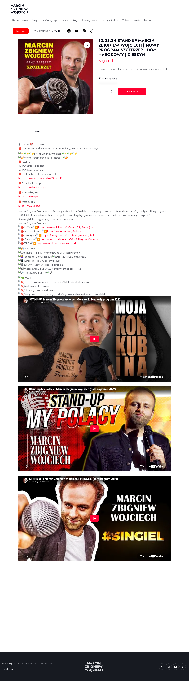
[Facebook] (68, 31)
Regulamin (7, 668)
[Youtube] (76, 31)
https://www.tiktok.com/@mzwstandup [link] (57, 243)
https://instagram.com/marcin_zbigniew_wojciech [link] (68, 235)
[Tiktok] (91, 31)
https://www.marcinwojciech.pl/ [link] (64, 231)
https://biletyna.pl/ (28, 196)
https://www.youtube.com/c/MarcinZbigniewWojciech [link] (66, 227)
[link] (69, 239)
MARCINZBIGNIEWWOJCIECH (94, 667)
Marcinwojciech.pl (10, 663)
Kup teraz (131, 91)
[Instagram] (84, 31)
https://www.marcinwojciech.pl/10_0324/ (40, 177)
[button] (87, 45)
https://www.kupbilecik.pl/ (32, 187)
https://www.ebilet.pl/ (30, 205)
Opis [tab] (37, 131)
